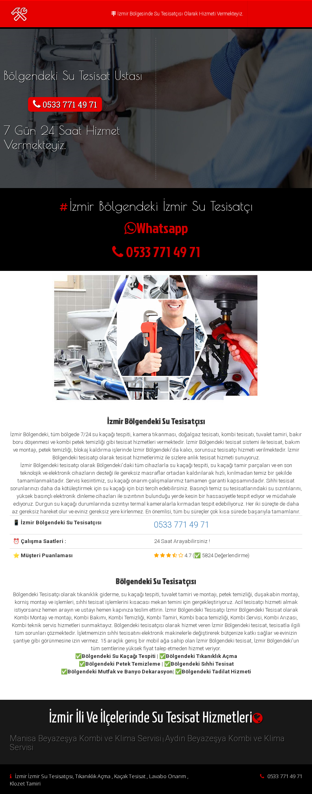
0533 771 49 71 (181, 525)
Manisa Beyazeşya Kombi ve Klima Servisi (85, 738)
